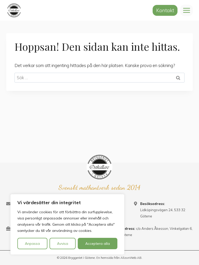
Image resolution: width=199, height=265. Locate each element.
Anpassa (32, 243)
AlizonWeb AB (130, 258)
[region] (67, 224)
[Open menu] (186, 10)
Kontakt (165, 10)
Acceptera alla (97, 243)
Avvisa (62, 243)
